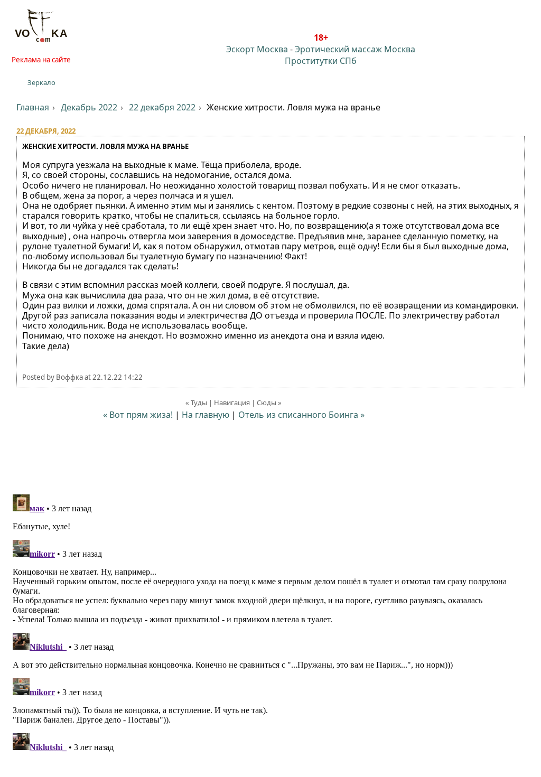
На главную (205, 414)
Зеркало (41, 82)
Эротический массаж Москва (355, 49)
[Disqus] (270, 622)
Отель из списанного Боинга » (301, 414)
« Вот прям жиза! (138, 414)
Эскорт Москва (257, 49)
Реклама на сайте (41, 59)
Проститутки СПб (321, 61)
